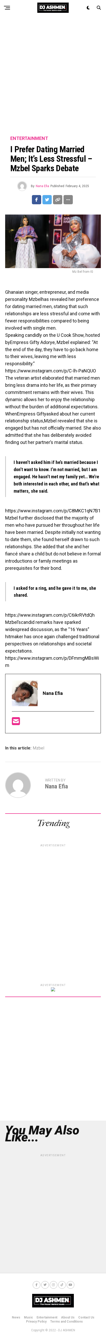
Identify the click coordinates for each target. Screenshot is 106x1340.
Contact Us (86, 1317)
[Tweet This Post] (47, 199)
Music (28, 1317)
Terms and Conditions (66, 1321)
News (16, 1317)
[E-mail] (16, 723)
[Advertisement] (53, 76)
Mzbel (38, 748)
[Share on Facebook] (36, 199)
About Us (68, 1317)
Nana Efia (42, 186)
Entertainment (47, 1317)
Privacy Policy (36, 1321)
